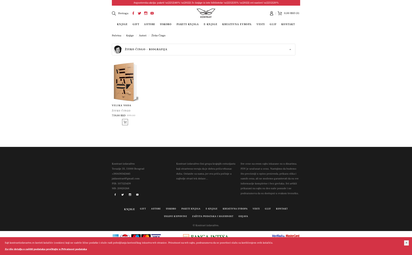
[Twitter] (140, 12)
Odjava (243, 216)
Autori (149, 24)
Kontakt (288, 24)
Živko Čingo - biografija (146, 49)
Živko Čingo (158, 35)
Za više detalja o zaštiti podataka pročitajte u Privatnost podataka (46, 249)
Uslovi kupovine (175, 216)
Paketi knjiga (188, 24)
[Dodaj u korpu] (125, 122)
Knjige (122, 24)
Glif (273, 24)
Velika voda (121, 105)
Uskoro (166, 24)
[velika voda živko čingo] (125, 82)
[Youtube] (153, 12)
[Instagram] (146, 12)
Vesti (261, 24)
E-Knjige (211, 24)
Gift (136, 24)
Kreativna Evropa (237, 24)
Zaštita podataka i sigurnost (212, 216)
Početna (116, 35)
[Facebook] (134, 12)
